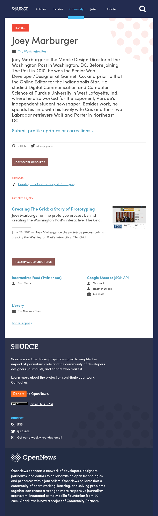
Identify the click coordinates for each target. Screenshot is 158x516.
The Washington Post (33, 51)
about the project (43, 377)
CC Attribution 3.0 (41, 404)
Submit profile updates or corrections (51, 130)
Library (18, 305)
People (19, 28)
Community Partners (83, 500)
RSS (20, 424)
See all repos (21, 323)
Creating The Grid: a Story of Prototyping (47, 184)
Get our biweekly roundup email (39, 437)
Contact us (19, 382)
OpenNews (19, 470)
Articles (41, 9)
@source (23, 431)
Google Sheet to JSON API (108, 277)
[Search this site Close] (142, 9)
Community (76, 9)
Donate (111, 9)
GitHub (22, 146)
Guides (58, 9)
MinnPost (98, 294)
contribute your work (78, 377)
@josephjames (44, 146)
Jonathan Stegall (102, 288)
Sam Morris (24, 283)
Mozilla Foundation (70, 495)
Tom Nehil (99, 283)
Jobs (93, 9)
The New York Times (29, 311)
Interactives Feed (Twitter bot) (37, 277)
